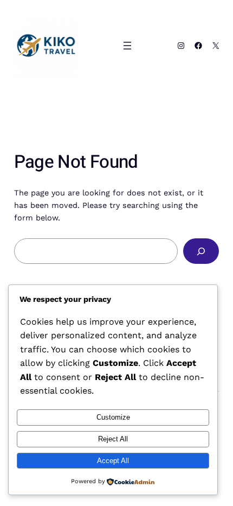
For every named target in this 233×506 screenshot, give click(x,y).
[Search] (201, 251)
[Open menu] (127, 45)
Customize (113, 417)
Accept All (113, 461)
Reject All (113, 439)
